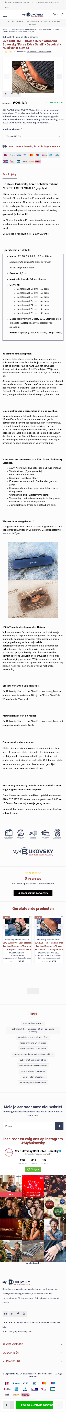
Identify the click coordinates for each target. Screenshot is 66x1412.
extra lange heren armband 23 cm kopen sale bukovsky (33, 1030)
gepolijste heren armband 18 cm (33, 1037)
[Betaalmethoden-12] (7, 1395)
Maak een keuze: (12, 129)
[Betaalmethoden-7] (16, 1389)
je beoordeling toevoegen (39, 52)
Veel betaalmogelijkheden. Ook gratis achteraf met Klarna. (34, 23)
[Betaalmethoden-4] (43, 1383)
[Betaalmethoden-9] (34, 1389)
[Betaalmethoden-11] (52, 1389)
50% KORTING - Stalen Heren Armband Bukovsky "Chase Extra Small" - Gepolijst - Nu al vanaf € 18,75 (49, 946)
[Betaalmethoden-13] (16, 1395)
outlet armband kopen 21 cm (33, 1060)
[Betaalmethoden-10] (43, 1389)
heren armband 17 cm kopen (33, 1043)
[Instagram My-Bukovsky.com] (5, 1314)
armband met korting (33, 1023)
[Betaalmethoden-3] (34, 1383)
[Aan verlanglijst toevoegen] (59, 1405)
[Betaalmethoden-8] (25, 1389)
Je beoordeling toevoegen (33, 893)
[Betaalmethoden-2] (25, 1383)
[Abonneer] (59, 1126)
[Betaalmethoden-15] (16, 1383)
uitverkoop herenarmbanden (33, 1083)
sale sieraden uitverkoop (33, 1077)
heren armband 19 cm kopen (33, 1049)
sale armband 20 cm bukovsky (33, 1066)
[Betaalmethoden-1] (7, 1383)
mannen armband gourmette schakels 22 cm (33, 1054)
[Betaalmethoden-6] (7, 1389)
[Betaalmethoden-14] (25, 1395)
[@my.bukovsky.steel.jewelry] (8, 1152)
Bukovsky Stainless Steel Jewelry (20, 37)
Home (5, 29)
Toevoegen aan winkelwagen (37, 1405)
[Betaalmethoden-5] (52, 1383)
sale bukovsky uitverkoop (33, 1071)
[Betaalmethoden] (6, 155)
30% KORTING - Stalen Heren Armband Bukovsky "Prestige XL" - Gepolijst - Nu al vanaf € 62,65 (17, 946)
